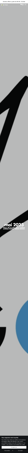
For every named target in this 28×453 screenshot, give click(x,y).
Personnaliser (7, 450)
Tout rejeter (20, 450)
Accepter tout (14, 447)
